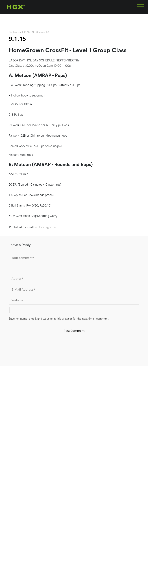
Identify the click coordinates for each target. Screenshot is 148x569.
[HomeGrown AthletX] (23, 13)
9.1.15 (17, 39)
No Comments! (40, 32)
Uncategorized (47, 227)
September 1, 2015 (19, 32)
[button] (140, 6)
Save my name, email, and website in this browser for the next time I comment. (59, 318)
